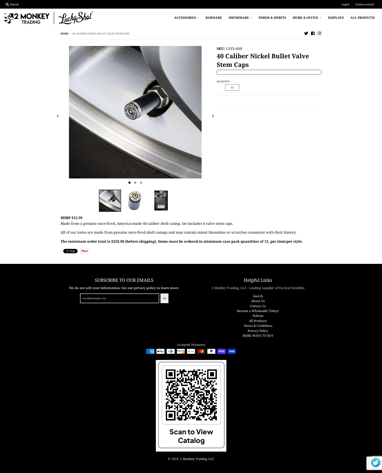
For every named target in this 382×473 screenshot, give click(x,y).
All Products (258, 321)
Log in (346, 4)
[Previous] (58, 116)
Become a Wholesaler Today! (258, 311)
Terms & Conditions (258, 326)
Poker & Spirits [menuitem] (272, 17)
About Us (258, 301)
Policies (258, 316)
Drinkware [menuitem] (239, 17)
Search (258, 296)
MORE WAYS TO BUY (258, 335)
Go (164, 298)
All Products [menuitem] (362, 17)
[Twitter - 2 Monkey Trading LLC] (306, 33)
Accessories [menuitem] (185, 17)
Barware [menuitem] (214, 17)
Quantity (223, 81)
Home (64, 33)
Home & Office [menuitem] (305, 17)
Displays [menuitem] (336, 17)
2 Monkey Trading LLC (197, 459)
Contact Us (258, 306)
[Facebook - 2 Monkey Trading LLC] (313, 33)
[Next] (212, 116)
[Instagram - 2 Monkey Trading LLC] (319, 33)
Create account (364, 4)
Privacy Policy (258, 331)
